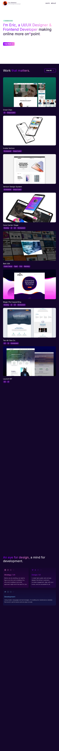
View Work (7, 44)
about (53, 3)
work (47, 3)
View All (48, 70)
